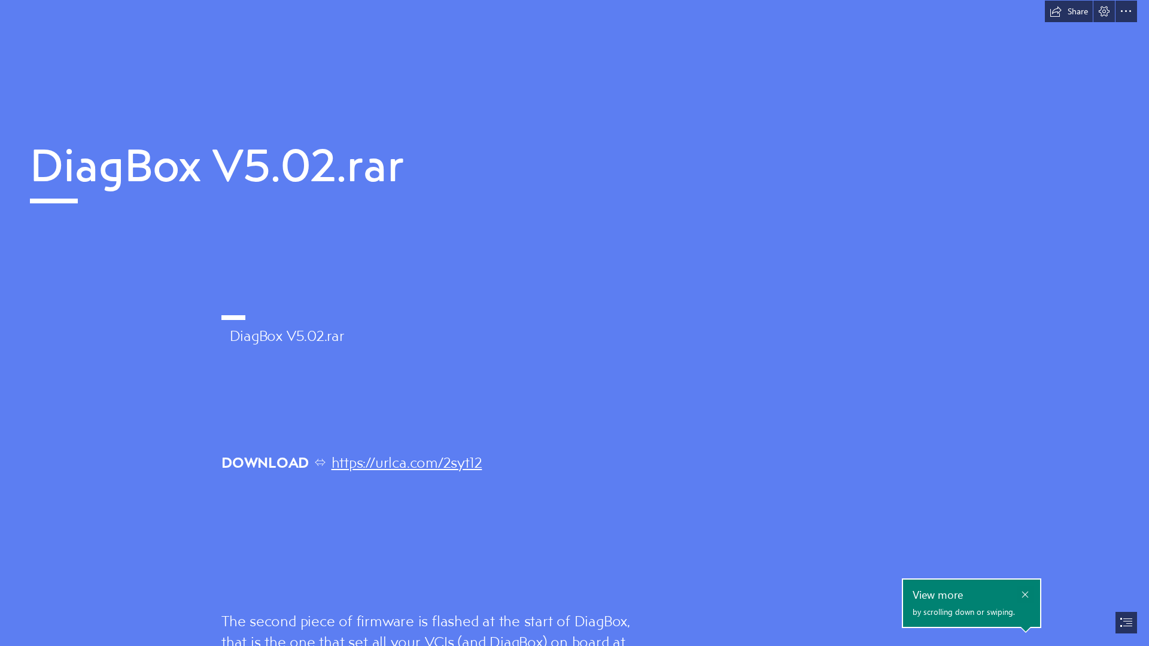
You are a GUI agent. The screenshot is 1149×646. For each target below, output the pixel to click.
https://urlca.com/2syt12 (407, 462)
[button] (1069, 11)
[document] (574, 323)
